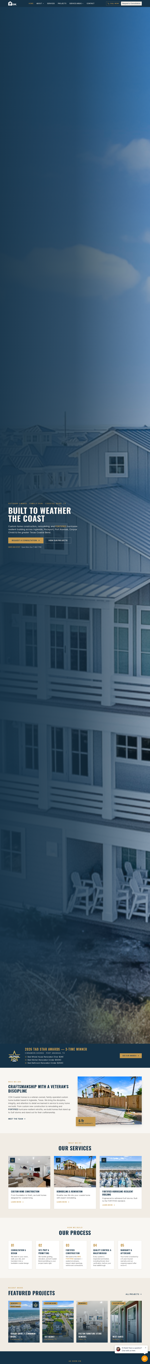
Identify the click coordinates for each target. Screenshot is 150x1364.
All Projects (132, 1294)
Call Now (114, 3)
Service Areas (75, 3)
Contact (90, 3)
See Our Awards (129, 1056)
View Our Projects (58, 540)
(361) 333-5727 (14, 547)
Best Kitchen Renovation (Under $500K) (44, 1060)
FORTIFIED (60, 526)
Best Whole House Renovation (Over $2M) (45, 1057)
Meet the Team (15, 1119)
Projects (62, 3)
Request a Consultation (131, 3)
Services (51, 3)
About (39, 3)
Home (31, 3)
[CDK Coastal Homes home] (12, 3)
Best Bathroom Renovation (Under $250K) (45, 1063)
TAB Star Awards (46, 1049)
